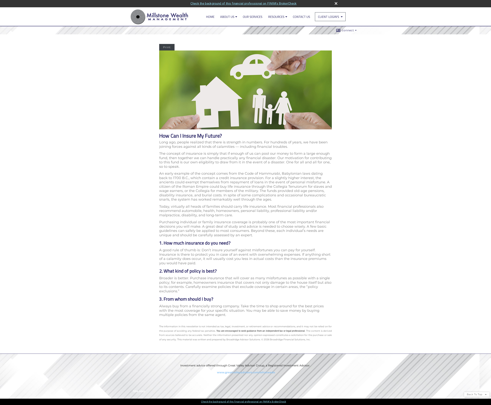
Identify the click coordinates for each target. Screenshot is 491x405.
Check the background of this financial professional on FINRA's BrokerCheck (243, 3)
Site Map (139, 391)
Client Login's (329, 16)
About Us (227, 16)
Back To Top (475, 394)
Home (210, 16)
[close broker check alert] (336, 3)
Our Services (252, 16)
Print (167, 47)
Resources (276, 16)
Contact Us (301, 16)
